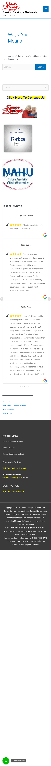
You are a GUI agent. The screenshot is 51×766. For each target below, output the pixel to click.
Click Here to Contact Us (26, 97)
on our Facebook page (12, 477)
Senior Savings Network (19, 12)
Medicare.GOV (8, 448)
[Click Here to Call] (5, 760)
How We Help (8, 409)
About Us (6, 401)
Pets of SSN (7, 414)
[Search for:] (18, 67)
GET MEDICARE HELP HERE (14, 405)
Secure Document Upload (13, 454)
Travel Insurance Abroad (12, 442)
